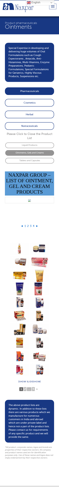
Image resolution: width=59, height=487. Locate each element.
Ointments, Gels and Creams (30, 153)
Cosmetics (30, 102)
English (35, 2)
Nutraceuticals (29, 126)
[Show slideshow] (29, 381)
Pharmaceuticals (29, 91)
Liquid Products (29, 145)
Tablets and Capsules (29, 160)
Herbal (29, 114)
